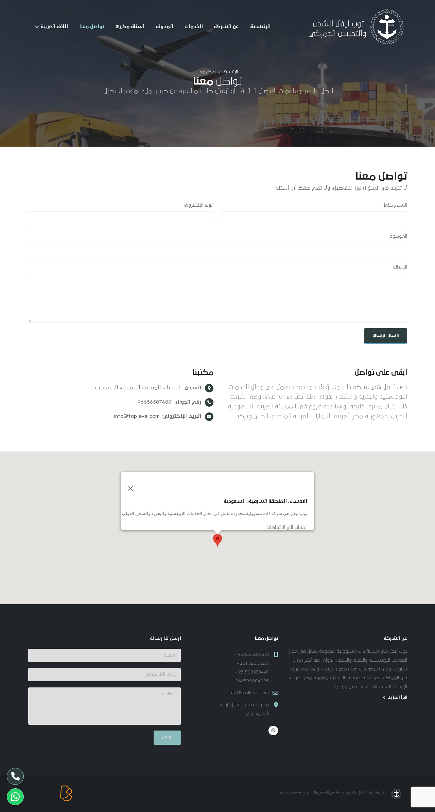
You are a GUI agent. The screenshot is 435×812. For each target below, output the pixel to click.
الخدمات (194, 26)
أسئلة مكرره (129, 26)
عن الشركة (226, 26)
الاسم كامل (394, 205)
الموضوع (398, 236)
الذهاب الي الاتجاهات (287, 527)
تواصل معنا (91, 26)
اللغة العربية (54, 26)
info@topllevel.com (137, 416)
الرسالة (400, 267)
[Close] (131, 488)
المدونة (164, 26)
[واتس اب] (273, 730)
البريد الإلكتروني (198, 205)
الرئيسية (260, 26)
